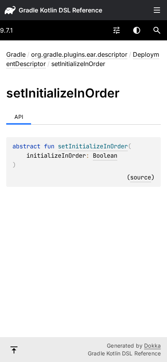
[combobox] (116, 30)
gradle (28, 10)
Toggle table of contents (157, 10)
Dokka (152, 345)
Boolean (105, 155)
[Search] (157, 30)
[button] (157, 30)
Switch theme (137, 30)
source (140, 177)
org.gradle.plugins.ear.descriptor (79, 54)
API (18, 116)
